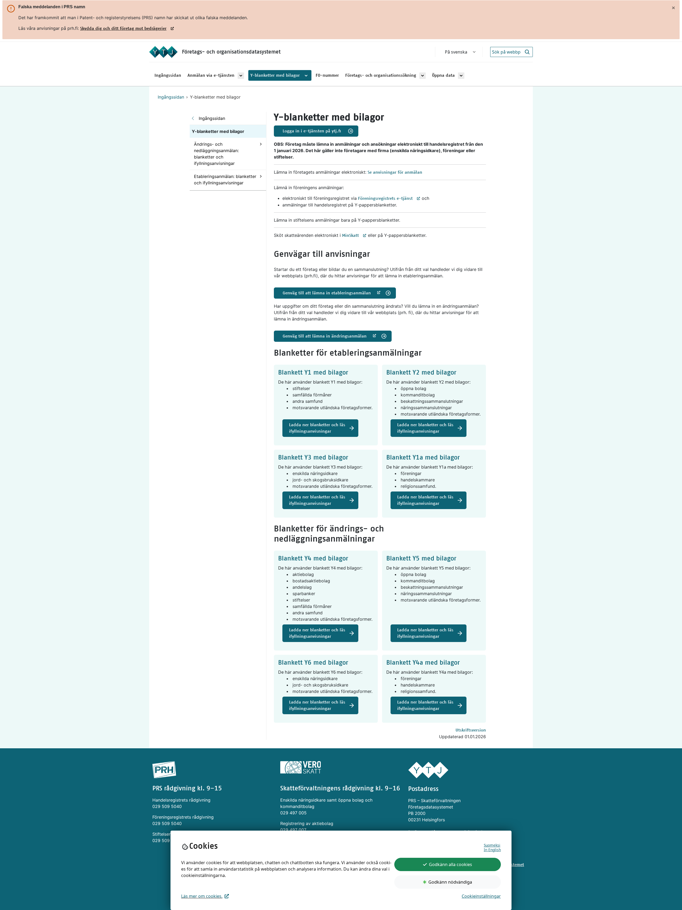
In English (492, 849)
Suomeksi (492, 845)
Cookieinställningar (481, 896)
